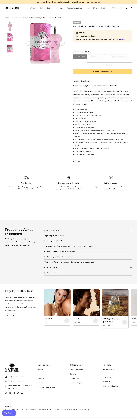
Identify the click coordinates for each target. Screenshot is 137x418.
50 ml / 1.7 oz (81, 57)
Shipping (78, 36)
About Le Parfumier (77, 370)
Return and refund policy (111, 386)
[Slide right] (62, 43)
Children (41, 378)
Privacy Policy (107, 377)
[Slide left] (27, 43)
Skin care (41, 383)
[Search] (122, 8)
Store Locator (75, 378)
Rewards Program (76, 383)
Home (7, 18)
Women (40, 370)
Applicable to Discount (20, 18)
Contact (73, 374)
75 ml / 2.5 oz (97, 57)
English (114, 8)
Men (39, 374)
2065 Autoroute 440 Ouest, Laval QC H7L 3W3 (20, 386)
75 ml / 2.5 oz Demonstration (117, 57)
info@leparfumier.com (16, 377)
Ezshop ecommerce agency (79, 409)
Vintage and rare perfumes (47, 387)
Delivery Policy (107, 382)
